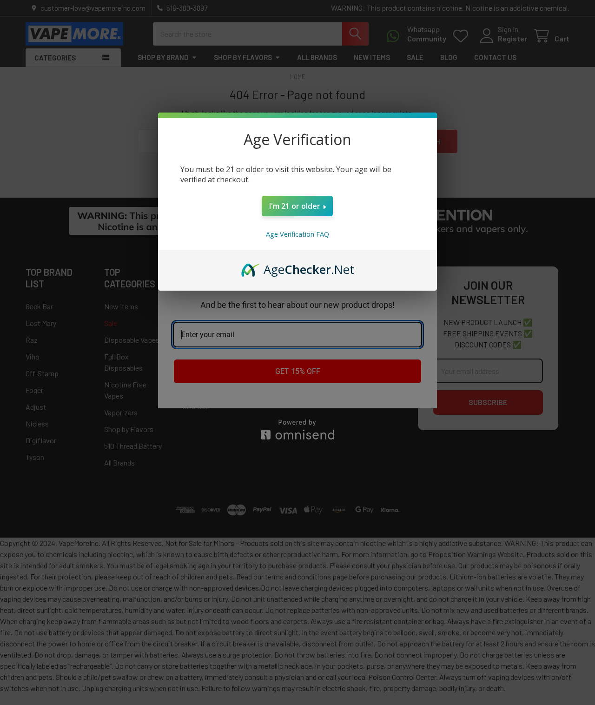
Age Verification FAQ (297, 234)
